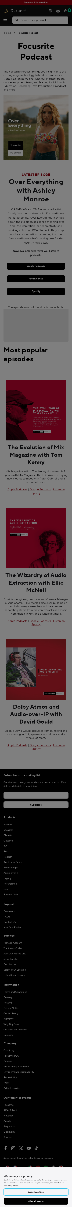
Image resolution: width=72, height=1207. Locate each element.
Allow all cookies (36, 1201)
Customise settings (36, 1192)
